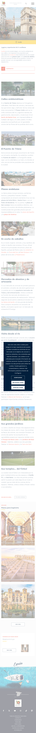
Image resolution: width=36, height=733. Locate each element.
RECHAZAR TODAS (18, 382)
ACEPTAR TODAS (18, 387)
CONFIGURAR (18, 377)
